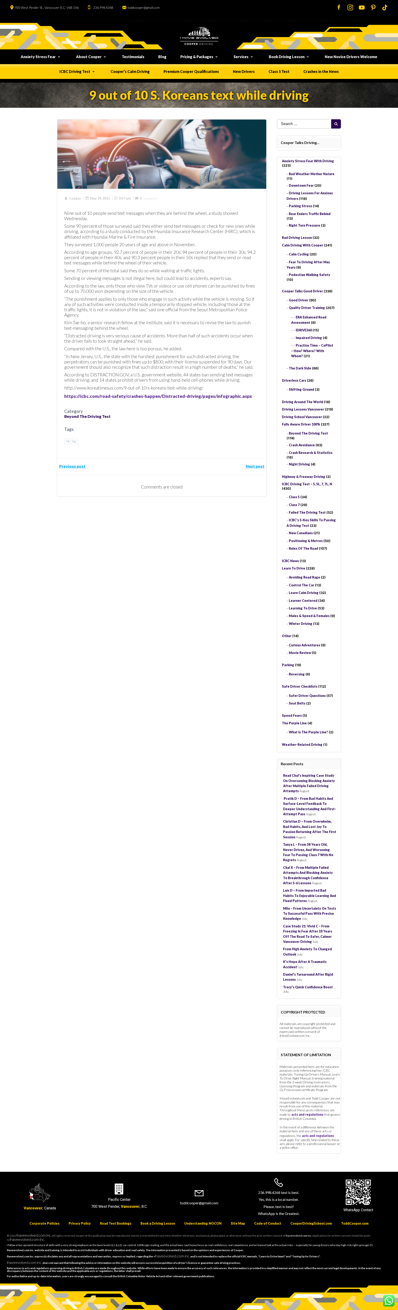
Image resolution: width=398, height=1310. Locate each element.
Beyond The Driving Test (87, 416)
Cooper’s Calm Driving (130, 71)
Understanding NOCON (203, 1223)
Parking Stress (300, 206)
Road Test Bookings (115, 1223)
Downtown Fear (301, 185)
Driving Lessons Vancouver (303, 409)
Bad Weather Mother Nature (311, 174)
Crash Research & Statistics (310, 453)
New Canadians (301, 533)
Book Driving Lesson (286, 56)
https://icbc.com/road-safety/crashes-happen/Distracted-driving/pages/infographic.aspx (158, 396)
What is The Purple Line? (308, 732)
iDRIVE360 (304, 330)
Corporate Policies (44, 1223)
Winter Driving (300, 624)
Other (287, 636)
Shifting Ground (301, 389)
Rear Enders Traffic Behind (310, 214)
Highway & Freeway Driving (303, 477)
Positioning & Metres (306, 541)
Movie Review (300, 653)
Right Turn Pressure (304, 225)
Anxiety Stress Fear (38, 56)
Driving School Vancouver (302, 417)
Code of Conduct (267, 1223)
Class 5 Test (279, 71)
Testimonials (133, 56)
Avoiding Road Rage (304, 577)
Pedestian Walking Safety (309, 275)
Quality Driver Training (307, 308)
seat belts (297, 703)
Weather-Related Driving (302, 744)
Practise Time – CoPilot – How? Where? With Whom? (312, 350)
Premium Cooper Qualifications (191, 71)
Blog (162, 56)
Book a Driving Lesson (157, 1223)
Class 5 (294, 497)
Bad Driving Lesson (297, 238)
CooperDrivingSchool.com (311, 1223)
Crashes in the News (321, 71)
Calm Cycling (299, 254)
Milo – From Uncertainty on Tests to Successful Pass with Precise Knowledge (309, 913)
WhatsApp (351, 1210)
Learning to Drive (303, 608)
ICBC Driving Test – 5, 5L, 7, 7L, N (307, 484)
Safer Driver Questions (307, 696)
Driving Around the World (302, 402)
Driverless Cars (294, 380)
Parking (288, 665)
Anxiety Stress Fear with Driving (308, 161)
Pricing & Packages (196, 56)
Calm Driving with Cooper (302, 245)
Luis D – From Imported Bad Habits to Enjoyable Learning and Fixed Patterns (309, 895)
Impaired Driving (309, 338)
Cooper (75, 198)
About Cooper (89, 56)
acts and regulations (307, 1114)
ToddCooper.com (355, 1223)
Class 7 (294, 505)
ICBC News (290, 561)
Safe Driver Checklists (299, 686)
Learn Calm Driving (304, 593)
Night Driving (299, 464)
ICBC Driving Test (74, 71)
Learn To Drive (293, 568)
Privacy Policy (80, 1223)
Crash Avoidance (302, 445)
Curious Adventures (304, 645)
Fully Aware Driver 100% (301, 424)
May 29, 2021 (100, 198)
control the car (301, 585)
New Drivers (244, 71)
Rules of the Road (303, 548)
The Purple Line (294, 723)
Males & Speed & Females (309, 616)
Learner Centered (303, 601)
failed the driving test (307, 512)
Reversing (297, 674)
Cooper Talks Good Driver (302, 291)
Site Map (238, 1223)
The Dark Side (300, 368)
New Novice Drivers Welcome (351, 56)
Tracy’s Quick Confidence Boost (308, 987)
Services (241, 56)
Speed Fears (292, 715)
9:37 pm (125, 198)
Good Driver (298, 300)
